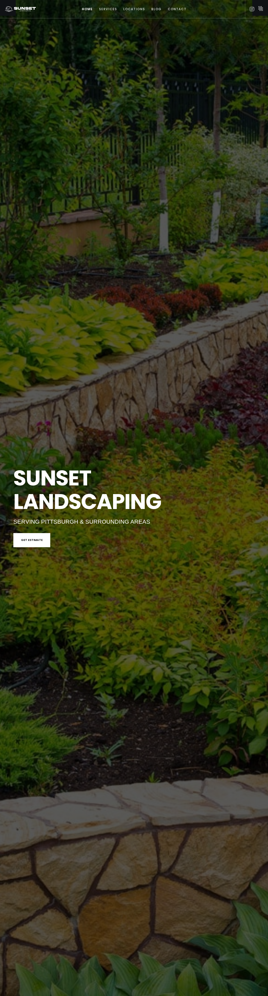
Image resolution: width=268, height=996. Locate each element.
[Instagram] (250, 9)
